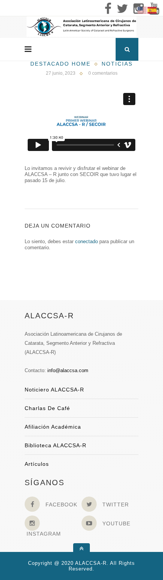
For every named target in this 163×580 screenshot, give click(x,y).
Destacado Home (60, 64)
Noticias (117, 64)
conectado (86, 241)
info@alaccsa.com (67, 370)
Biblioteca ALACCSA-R (55, 445)
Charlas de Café (47, 408)
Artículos (37, 464)
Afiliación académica (53, 427)
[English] (142, 10)
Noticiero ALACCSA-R (54, 390)
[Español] (152, 10)
